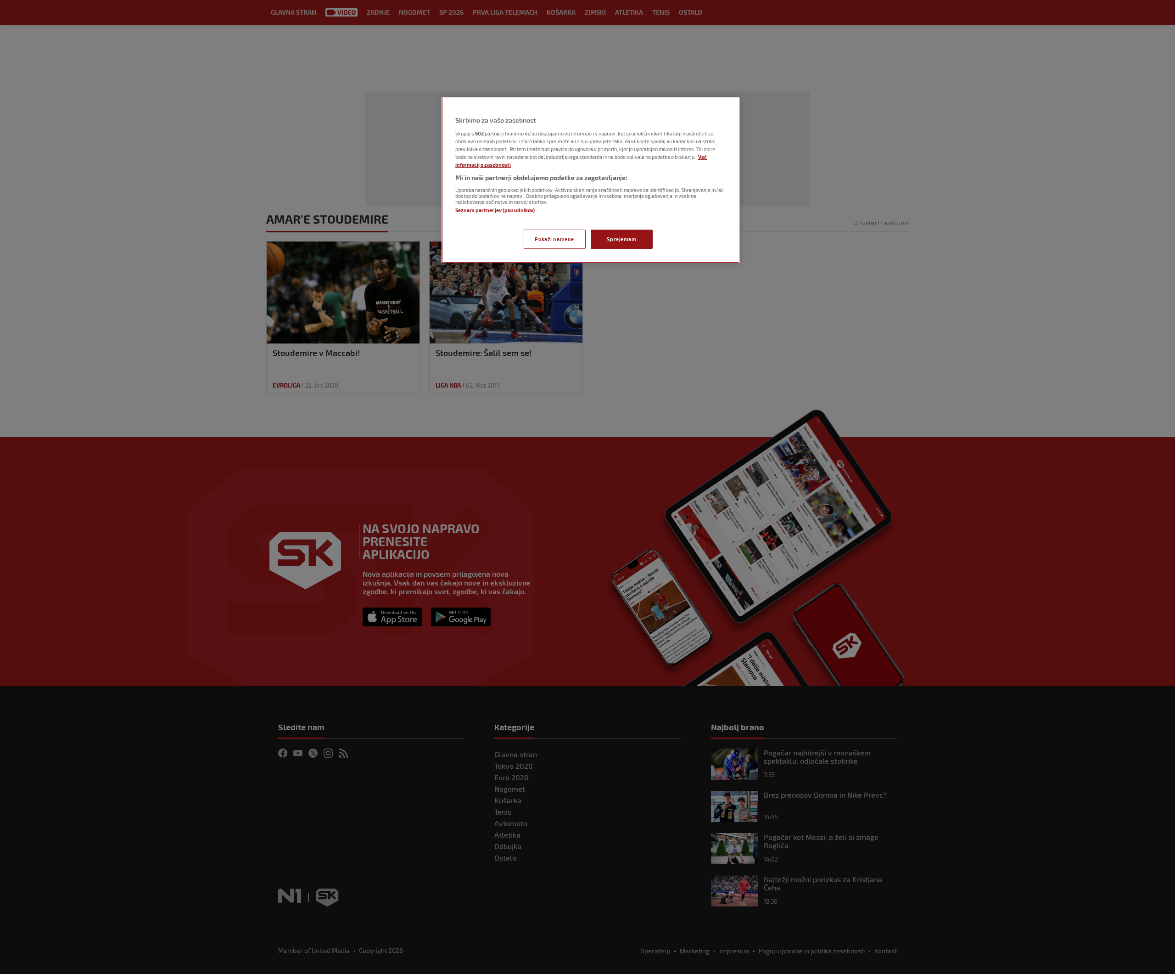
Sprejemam (621, 239)
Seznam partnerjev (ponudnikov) (495, 210)
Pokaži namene (554, 239)
